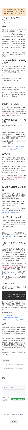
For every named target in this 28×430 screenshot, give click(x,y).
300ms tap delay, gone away (12, 274)
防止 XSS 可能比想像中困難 (14, 364)
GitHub (14, 418)
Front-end (12, 22)
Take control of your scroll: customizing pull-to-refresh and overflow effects (13, 148)
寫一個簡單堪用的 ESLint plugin (13, 368)
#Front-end (6, 360)
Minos (22, 414)
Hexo (18, 414)
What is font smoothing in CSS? (13, 320)
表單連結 (19, 14)
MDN (13, 179)
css (22, 287)
